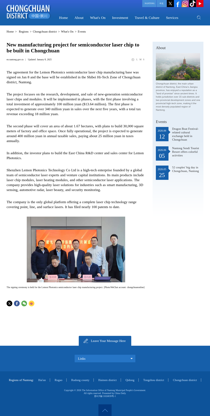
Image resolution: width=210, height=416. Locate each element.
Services (172, 18)
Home (63, 18)
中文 (162, 3)
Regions (24, 31)
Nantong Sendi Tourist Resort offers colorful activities (185, 151)
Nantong (150, 3)
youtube (199, 3)
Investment (120, 18)
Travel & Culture (147, 18)
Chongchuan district (45, 31)
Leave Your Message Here (108, 341)
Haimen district (107, 380)
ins (185, 3)
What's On (97, 18)
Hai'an (42, 380)
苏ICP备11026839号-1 (105, 396)
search (198, 17)
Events (82, 31)
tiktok (192, 3)
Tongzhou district (153, 380)
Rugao (58, 380)
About (79, 18)
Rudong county (80, 380)
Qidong (130, 380)
